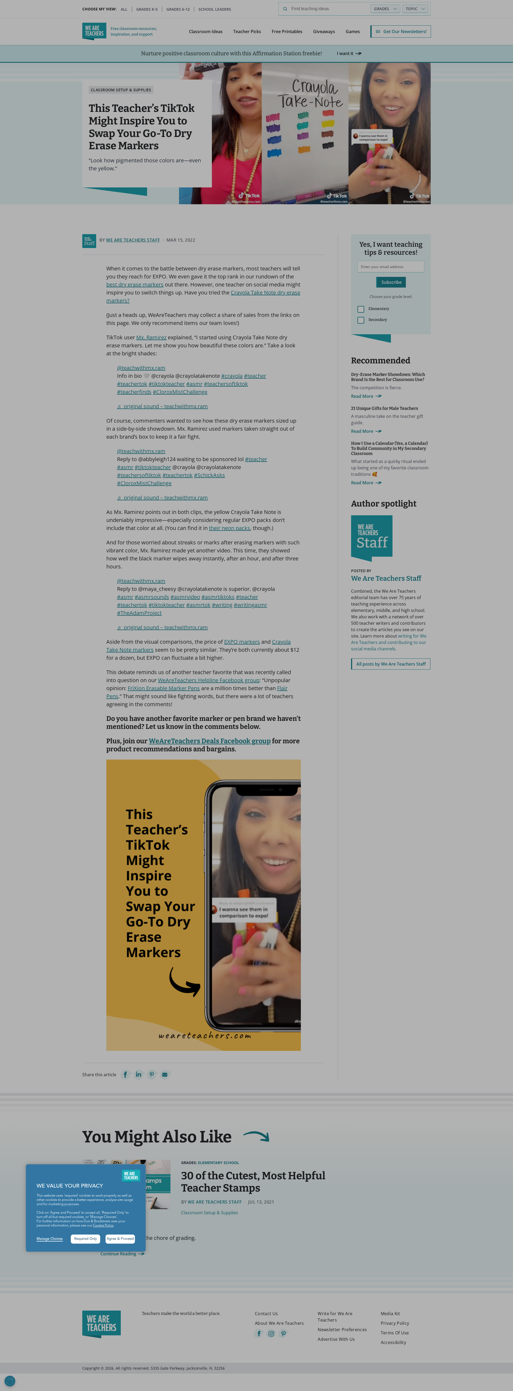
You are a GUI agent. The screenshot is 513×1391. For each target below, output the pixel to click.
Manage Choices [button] (50, 1239)
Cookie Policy (103, 1225)
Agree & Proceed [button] (120, 1239)
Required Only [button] (85, 1239)
